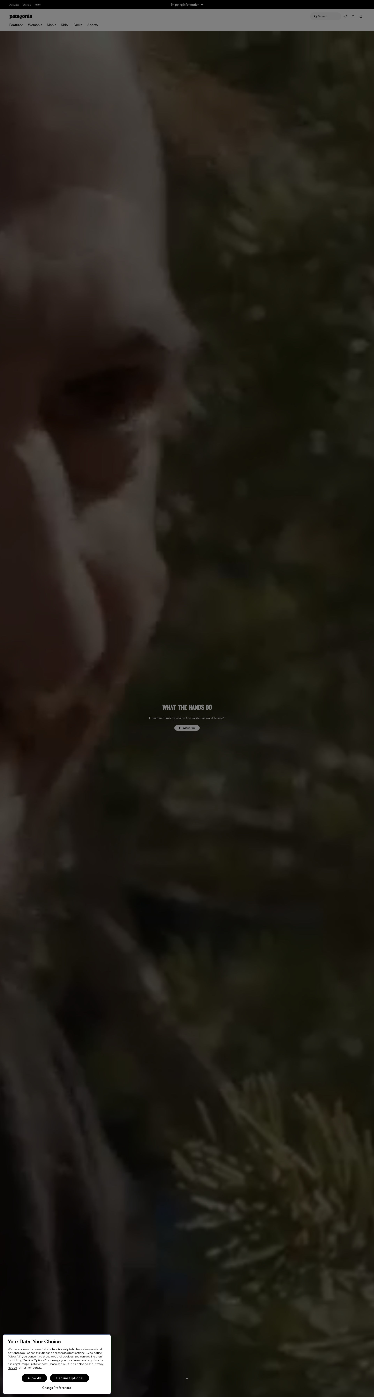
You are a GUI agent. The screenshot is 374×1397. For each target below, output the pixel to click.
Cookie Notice (78, 1364)
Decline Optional (69, 1378)
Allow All (34, 1378)
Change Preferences (56, 1388)
